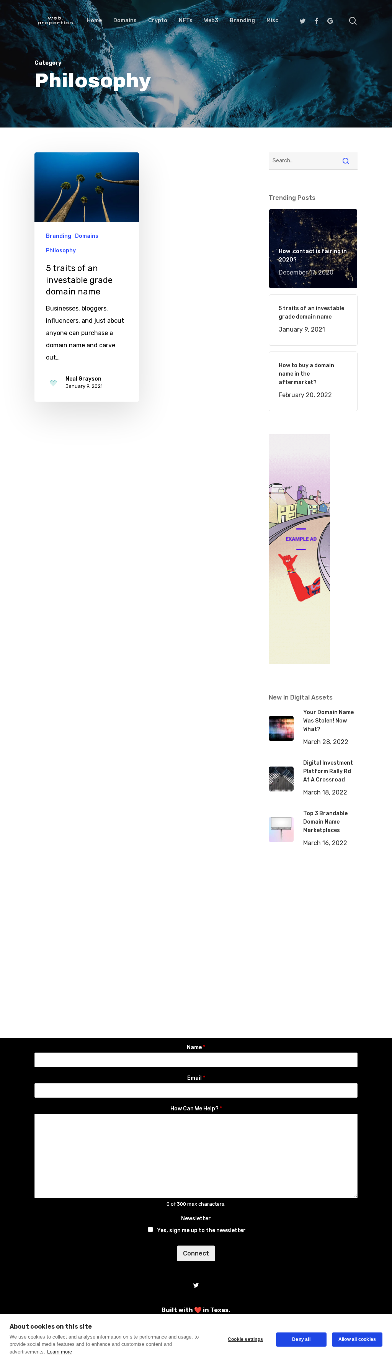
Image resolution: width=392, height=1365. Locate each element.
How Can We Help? (196, 1108)
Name (196, 1047)
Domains (86, 236)
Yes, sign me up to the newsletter (201, 1230)
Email (196, 1078)
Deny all (301, 1339)
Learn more (59, 1352)
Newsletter (196, 1218)
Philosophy (61, 250)
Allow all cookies (357, 1339)
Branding (58, 236)
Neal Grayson (83, 379)
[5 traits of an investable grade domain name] (86, 276)
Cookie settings (245, 1339)
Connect (196, 1253)
